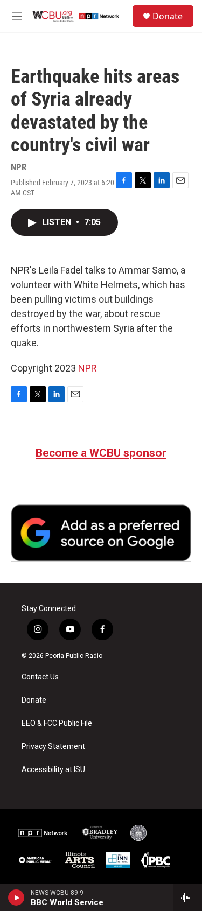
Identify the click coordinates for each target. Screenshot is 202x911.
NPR (87, 368)
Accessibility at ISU (53, 770)
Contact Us (40, 677)
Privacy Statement (53, 746)
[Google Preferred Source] (101, 532)
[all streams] (187, 897)
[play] (16, 897)
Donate (167, 16)
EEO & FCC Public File (57, 723)
